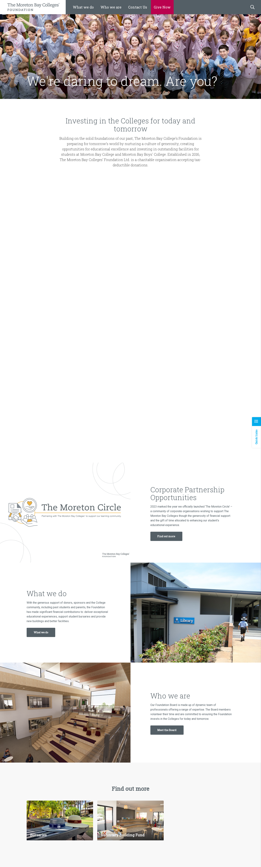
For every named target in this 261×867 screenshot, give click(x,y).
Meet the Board (166, 730)
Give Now (162, 7)
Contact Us (137, 7)
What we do (83, 7)
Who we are (110, 7)
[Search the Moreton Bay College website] (252, 7)
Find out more (166, 536)
